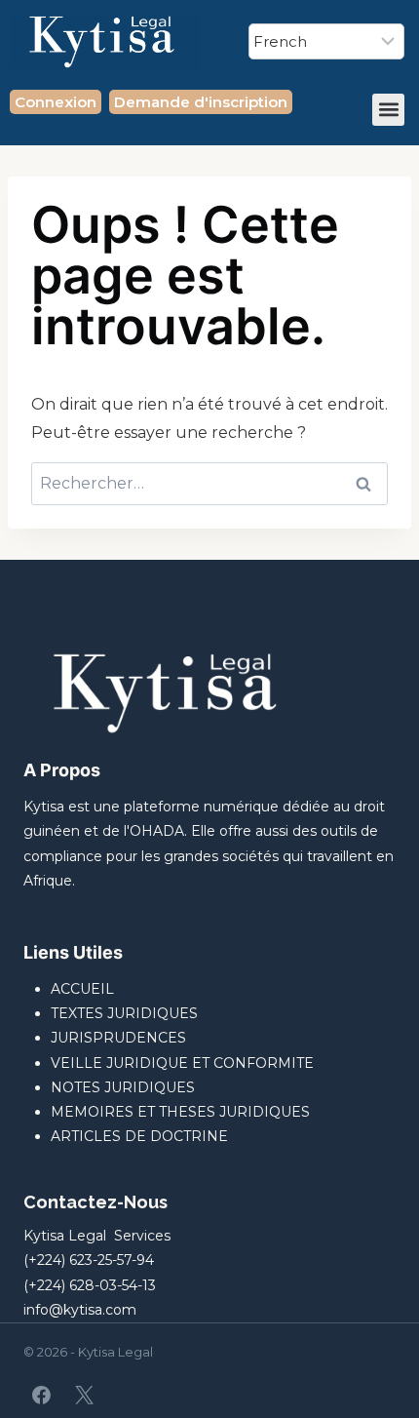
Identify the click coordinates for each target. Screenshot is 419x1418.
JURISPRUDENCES (118, 1037)
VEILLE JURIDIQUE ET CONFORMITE (182, 1063)
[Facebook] (41, 1394)
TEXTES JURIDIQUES (124, 1013)
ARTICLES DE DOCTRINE (139, 1136)
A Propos (61, 770)
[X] (83, 1394)
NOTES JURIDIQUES (123, 1087)
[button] (388, 110)
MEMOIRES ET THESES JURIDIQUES (180, 1112)
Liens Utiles (73, 952)
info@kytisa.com (79, 1310)
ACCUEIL (82, 989)
